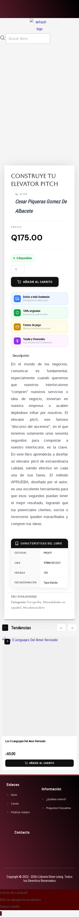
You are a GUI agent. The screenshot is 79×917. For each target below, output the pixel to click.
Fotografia (34, 602)
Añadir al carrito (37, 282)
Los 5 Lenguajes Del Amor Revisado (25, 741)
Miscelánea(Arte (34, 607)
